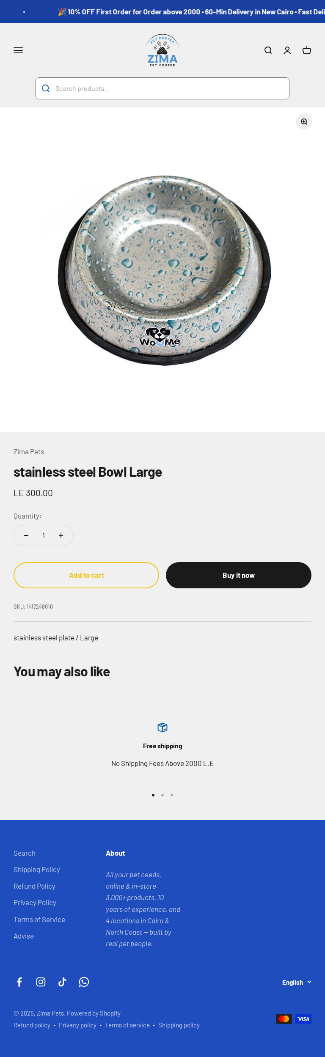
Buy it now (239, 575)
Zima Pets (29, 451)
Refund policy (32, 1025)
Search (25, 852)
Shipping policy (179, 1025)
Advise (24, 935)
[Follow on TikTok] (62, 982)
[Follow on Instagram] (41, 982)
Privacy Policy (35, 902)
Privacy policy (77, 1025)
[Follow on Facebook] (19, 982)
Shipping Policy (37, 869)
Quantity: (28, 515)
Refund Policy (34, 885)
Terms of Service (39, 919)
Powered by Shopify (94, 1013)
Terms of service (127, 1025)
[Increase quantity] (61, 535)
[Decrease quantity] (26, 535)
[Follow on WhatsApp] (84, 982)
